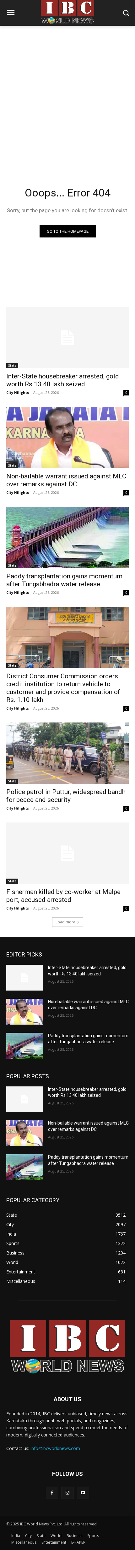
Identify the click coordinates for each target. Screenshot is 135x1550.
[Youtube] (83, 1493)
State (12, 365)
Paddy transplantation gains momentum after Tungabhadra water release (64, 580)
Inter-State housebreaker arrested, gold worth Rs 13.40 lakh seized (62, 380)
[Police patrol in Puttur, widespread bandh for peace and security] (67, 753)
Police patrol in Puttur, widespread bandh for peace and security (66, 796)
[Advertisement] (67, 97)
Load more (65, 922)
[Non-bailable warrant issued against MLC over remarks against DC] (67, 437)
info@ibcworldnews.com (55, 1448)
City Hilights (17, 392)
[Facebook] (52, 1493)
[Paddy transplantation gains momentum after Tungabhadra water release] (67, 537)
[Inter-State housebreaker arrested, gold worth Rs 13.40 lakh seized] (67, 337)
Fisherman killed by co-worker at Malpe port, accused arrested (63, 896)
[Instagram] (67, 1493)
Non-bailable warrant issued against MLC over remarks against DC (66, 480)
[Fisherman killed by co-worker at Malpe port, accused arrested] (67, 853)
